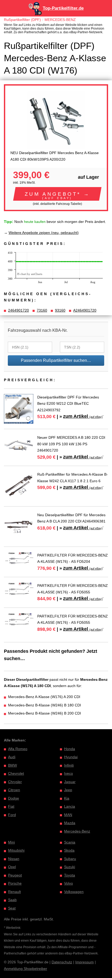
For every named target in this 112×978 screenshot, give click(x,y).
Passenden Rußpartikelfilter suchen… (56, 360)
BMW (12, 765)
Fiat (11, 806)
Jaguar (70, 782)
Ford (12, 815)
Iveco (68, 773)
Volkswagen (74, 892)
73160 (42, 310)
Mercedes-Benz (77, 831)
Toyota (69, 875)
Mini (11, 842)
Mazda (69, 823)
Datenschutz (62, 962)
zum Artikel (83, 416)
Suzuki (69, 867)
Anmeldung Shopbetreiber (25, 968)
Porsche (15, 883)
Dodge (13, 798)
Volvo (68, 883)
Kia (66, 798)
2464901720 (18, 310)
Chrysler (15, 782)
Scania (69, 842)
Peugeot (15, 875)
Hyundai (71, 757)
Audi (11, 757)
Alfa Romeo (17, 749)
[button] (57, 194)
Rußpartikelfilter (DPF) (22, 20)
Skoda (69, 850)
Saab (12, 900)
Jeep (68, 790)
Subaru (70, 859)
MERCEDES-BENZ (60, 20)
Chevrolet (16, 773)
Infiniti (69, 765)
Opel (12, 867)
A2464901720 (84, 310)
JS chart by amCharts (29, 274)
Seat (12, 908)
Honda (69, 749)
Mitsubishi (16, 850)
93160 (60, 310)
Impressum (84, 962)
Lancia (69, 806)
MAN (68, 815)
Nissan (13, 859)
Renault (14, 892)
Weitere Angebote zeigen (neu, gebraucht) (44, 233)
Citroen (14, 790)
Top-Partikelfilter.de (63, 8)
